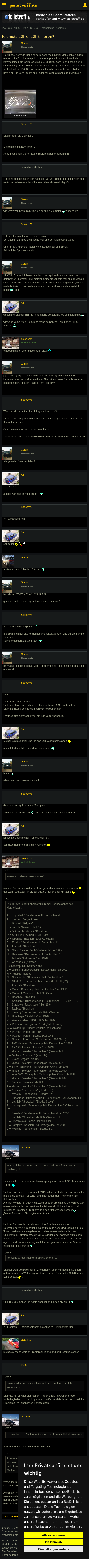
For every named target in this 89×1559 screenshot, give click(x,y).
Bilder (15, 1540)
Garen (24, 43)
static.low (26, 1340)
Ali (22, 303)
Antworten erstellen (15, 1516)
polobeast (26, 339)
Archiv (5, 1540)
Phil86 (24, 1365)
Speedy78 (26, 124)
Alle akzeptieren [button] (53, 1535)
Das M (24, 557)
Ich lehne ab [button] (53, 1542)
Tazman (25, 1147)
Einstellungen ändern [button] (53, 1549)
